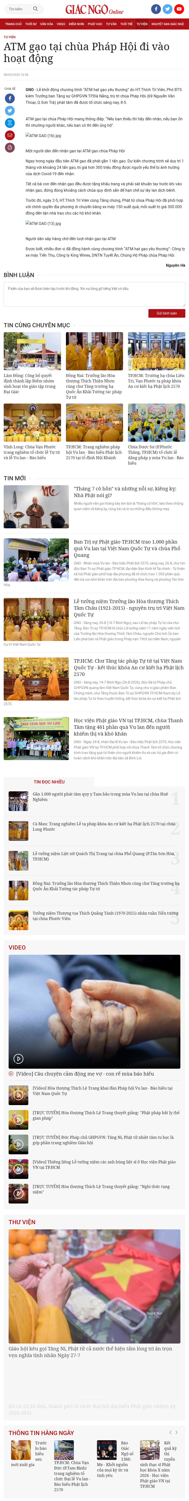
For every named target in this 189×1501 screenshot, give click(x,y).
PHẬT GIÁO (156, 1458)
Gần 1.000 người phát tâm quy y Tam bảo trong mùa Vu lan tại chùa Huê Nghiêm (100, 796)
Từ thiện (26, 35)
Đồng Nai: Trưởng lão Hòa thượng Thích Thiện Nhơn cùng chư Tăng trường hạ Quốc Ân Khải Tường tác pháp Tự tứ (94, 386)
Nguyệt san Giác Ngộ (168, 24)
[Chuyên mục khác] (179, 34)
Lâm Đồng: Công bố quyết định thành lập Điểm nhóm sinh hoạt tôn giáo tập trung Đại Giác (30, 383)
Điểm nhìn (76, 24)
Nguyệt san (30, 1442)
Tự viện (142, 24)
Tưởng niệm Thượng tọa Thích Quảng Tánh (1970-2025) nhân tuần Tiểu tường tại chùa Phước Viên (105, 915)
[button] (171, 1402)
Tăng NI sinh (156, 1465)
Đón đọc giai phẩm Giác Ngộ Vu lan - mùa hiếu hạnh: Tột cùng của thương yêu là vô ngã (115, 1404)
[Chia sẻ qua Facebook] (10, 98)
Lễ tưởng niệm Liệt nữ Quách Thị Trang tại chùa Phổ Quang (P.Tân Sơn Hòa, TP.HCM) (104, 856)
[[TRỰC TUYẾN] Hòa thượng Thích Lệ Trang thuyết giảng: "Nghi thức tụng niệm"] (18, 1194)
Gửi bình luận (167, 313)
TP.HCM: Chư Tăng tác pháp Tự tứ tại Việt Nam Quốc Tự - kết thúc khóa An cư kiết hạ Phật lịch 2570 (129, 667)
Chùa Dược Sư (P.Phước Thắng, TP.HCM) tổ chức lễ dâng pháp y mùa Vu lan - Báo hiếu (156, 455)
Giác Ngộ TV (52, 1442)
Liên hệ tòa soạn (107, 1442)
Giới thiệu (176, 1472)
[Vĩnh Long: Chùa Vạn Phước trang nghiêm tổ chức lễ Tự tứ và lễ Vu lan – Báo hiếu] (32, 423)
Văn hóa (46, 24)
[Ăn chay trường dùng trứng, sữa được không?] (21, 1392)
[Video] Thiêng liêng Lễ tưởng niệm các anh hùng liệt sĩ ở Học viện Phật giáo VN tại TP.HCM (104, 1164)
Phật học (95, 24)
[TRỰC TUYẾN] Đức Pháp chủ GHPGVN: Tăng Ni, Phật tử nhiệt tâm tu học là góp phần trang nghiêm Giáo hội (103, 1140)
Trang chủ (13, 24)
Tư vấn (111, 24)
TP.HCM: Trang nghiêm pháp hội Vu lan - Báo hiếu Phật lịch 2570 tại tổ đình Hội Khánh (94, 452)
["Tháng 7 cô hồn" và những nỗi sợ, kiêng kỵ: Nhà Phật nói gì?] (36, 506)
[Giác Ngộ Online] (58, 1455)
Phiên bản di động (136, 1442)
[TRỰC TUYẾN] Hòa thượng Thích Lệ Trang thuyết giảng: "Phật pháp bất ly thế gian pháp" (106, 1115)
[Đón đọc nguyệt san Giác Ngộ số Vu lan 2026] (64, 1392)
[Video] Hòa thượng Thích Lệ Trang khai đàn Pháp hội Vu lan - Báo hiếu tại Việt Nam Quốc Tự (103, 1090)
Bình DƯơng (175, 1479)
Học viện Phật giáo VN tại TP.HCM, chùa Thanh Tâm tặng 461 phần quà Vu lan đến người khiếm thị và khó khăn (128, 727)
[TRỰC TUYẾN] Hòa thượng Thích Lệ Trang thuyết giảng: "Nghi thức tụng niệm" (101, 1189)
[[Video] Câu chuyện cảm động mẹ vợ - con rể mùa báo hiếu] (94, 1012)
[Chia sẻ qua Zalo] (10, 123)
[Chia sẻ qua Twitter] (10, 111)
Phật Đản (176, 1465)
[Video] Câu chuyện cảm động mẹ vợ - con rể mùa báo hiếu (84, 1073)
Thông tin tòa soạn (79, 1442)
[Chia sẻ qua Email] (10, 135)
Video (61, 24)
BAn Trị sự (135, 1458)
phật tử (138, 1465)
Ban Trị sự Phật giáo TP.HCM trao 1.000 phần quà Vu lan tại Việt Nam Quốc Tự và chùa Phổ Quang (127, 548)
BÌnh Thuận (157, 1472)
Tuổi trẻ (126, 24)
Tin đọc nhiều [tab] (49, 782)
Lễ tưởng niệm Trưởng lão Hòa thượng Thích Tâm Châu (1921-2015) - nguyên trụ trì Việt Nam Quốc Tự (129, 608)
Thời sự (30, 24)
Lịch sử (10, 35)
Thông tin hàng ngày (41, 1375)
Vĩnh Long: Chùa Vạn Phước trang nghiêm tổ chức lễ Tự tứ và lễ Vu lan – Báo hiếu (32, 452)
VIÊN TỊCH (175, 1458)
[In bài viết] (10, 148)
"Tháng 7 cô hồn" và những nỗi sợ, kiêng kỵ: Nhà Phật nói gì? (125, 492)
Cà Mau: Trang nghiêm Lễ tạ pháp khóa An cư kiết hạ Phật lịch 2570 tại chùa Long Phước (104, 826)
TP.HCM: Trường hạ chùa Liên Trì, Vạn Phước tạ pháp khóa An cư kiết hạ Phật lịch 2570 (156, 381)
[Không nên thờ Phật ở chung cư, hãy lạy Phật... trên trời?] (150, 1392)
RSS (157, 1442)
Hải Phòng (137, 1472)
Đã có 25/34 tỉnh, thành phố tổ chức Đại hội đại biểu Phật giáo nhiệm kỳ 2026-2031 (92, 1352)
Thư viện (22, 1222)
